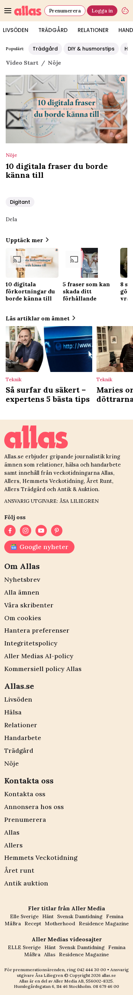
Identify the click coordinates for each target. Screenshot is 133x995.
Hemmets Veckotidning (40, 857)
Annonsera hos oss (34, 807)
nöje (54, 62)
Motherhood (60, 923)
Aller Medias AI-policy (38, 656)
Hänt (48, 916)
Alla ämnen (21, 592)
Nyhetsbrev (22, 579)
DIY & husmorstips (91, 48)
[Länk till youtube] (41, 530)
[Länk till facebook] (10, 530)
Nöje (11, 763)
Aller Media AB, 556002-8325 (83, 981)
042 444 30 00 (91, 969)
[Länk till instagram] (25, 530)
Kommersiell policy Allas (43, 669)
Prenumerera (65, 10)
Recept (32, 923)
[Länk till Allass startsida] (27, 11)
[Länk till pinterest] (56, 530)
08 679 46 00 (106, 986)
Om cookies (22, 618)
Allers (13, 845)
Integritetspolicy (30, 643)
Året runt (19, 870)
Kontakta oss (24, 794)
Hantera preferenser (37, 630)
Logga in (102, 10)
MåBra (13, 923)
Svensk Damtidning (79, 916)
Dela (11, 219)
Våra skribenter (29, 605)
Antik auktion (26, 883)
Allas (12, 832)
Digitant (20, 202)
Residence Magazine (104, 923)
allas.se (109, 975)
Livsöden (18, 699)
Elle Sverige (24, 916)
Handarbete (22, 738)
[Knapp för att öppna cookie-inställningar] (125, 10)
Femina (114, 916)
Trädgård (53, 30)
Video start (22, 62)
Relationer (93, 30)
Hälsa (13, 712)
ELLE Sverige (24, 947)
